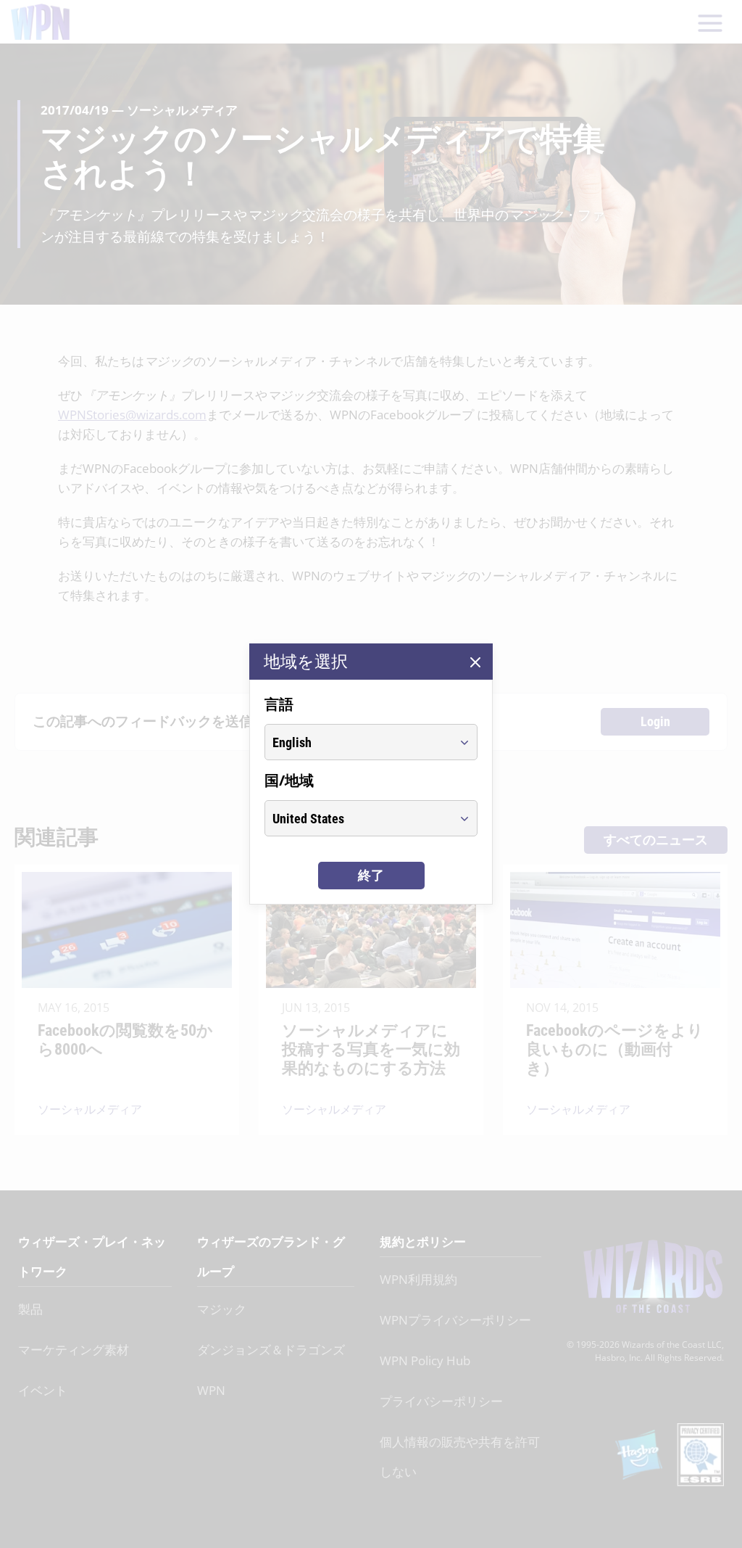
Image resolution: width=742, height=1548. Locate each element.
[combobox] (357, 742)
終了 (371, 875)
